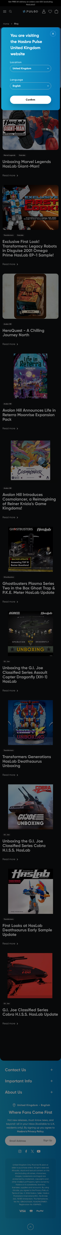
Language (16, 79)
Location (16, 62)
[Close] (53, 33)
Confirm (30, 99)
